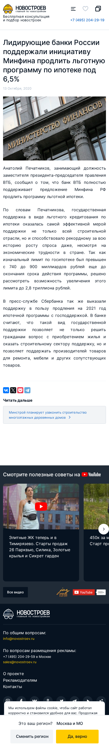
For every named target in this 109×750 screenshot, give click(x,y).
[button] (103, 529)
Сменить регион (32, 736)
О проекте (13, 673)
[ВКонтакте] (6, 390)
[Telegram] (27, 390)
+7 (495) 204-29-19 (87, 20)
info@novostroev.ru (18, 639)
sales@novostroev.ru (20, 662)
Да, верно (77, 736)
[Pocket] (20, 390)
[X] (13, 390)
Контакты (12, 686)
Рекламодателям (20, 680)
